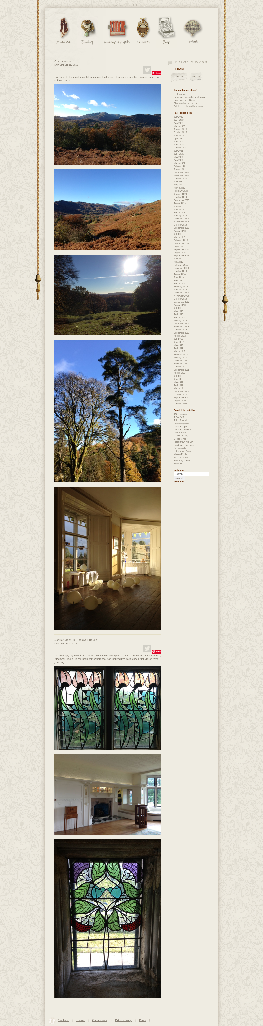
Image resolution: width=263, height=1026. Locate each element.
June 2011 (178, 379)
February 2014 (181, 286)
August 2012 (180, 336)
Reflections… (180, 94)
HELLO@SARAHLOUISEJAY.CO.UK (191, 62)
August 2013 (180, 305)
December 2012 (181, 323)
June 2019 (179, 209)
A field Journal (180, 420)
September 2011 (181, 370)
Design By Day (181, 436)
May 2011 (178, 382)
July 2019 (178, 206)
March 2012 (179, 351)
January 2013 (180, 320)
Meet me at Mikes (182, 457)
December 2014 (181, 268)
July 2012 (178, 339)
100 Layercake (181, 414)
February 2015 (181, 265)
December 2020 (181, 172)
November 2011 (181, 363)
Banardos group (181, 423)
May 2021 (178, 157)
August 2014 (180, 274)
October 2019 (180, 197)
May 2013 (178, 311)
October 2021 (180, 148)
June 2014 (179, 277)
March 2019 (179, 212)
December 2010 (181, 391)
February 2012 (181, 354)
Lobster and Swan (182, 451)
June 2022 (179, 144)
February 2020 (181, 191)
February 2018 (181, 240)
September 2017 (181, 243)
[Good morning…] (147, 70)
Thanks (80, 1020)
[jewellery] (87, 32)
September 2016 (181, 249)
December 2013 (181, 292)
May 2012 (178, 345)
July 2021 (178, 151)
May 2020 (178, 185)
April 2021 (178, 160)
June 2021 (179, 154)
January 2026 (180, 129)
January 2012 (180, 357)
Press (142, 1020)
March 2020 (179, 188)
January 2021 (180, 169)
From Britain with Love (184, 442)
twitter (196, 76)
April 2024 (178, 138)
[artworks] (143, 32)
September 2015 (181, 255)
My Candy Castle (182, 460)
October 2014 (180, 271)
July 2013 (178, 308)
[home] (131, 5)
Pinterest (179, 76)
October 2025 (180, 132)
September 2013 (181, 302)
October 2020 (180, 178)
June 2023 (179, 141)
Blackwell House (63, 658)
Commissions (99, 1020)
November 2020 (181, 175)
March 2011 (179, 388)
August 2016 (180, 252)
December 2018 (181, 218)
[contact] (192, 32)
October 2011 (180, 367)
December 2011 (181, 360)
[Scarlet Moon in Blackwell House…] (147, 648)
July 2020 (178, 181)
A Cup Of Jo (179, 417)
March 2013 (179, 317)
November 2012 (181, 326)
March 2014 (179, 283)
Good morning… (64, 61)
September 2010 (181, 397)
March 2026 (179, 126)
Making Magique (181, 454)
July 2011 (178, 376)
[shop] (166, 32)
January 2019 (180, 215)
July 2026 (178, 117)
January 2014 (180, 289)
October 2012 (180, 330)
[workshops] (116, 32)
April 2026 (178, 123)
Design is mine (181, 439)
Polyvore (178, 463)
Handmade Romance (184, 445)
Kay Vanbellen (180, 448)
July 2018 (178, 234)
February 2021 (181, 166)
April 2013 (178, 314)
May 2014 (178, 280)
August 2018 (180, 231)
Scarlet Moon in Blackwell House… (77, 640)
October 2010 (180, 394)
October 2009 (180, 404)
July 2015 (178, 259)
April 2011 (178, 385)
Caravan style (180, 426)
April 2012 (178, 348)
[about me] (63, 32)
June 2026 (179, 120)
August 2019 (180, 203)
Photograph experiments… (186, 103)
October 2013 (180, 299)
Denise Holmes (181, 432)
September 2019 (181, 200)
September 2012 (181, 333)
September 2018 (181, 228)
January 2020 (180, 194)
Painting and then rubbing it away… (190, 106)
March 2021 (179, 163)
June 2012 (179, 342)
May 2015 (178, 262)
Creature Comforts (182, 429)
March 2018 (179, 237)
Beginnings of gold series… (186, 100)
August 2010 (180, 400)
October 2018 (180, 225)
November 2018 (181, 222)
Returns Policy (123, 1020)
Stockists (63, 1020)
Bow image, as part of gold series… (190, 97)
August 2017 (180, 246)
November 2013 (181, 296)
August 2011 (179, 373)
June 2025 (179, 135)
